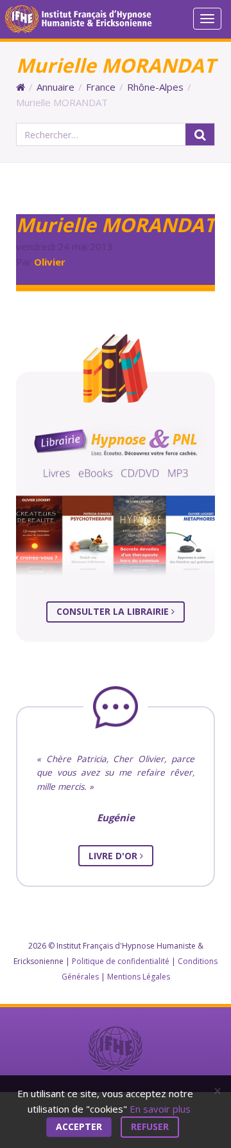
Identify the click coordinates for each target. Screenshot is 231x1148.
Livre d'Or (114, 856)
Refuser (150, 1126)
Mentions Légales (138, 976)
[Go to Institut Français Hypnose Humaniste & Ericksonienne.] (20, 86)
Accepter (79, 1126)
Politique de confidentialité (120, 961)
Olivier (49, 261)
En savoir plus (160, 1108)
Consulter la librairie (113, 611)
